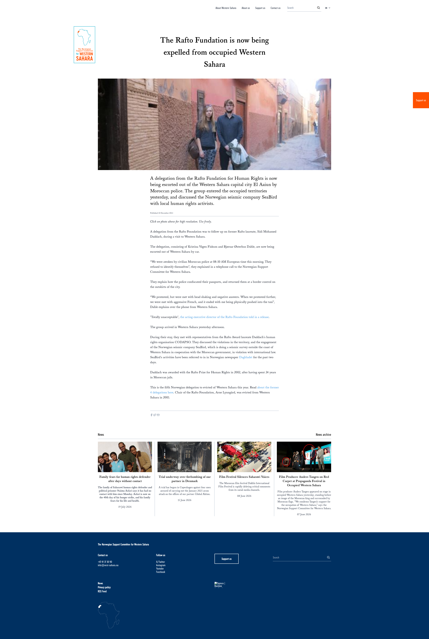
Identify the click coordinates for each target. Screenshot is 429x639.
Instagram (160, 565)
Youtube (160, 568)
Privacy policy (104, 587)
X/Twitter (160, 561)
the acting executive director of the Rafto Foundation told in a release (224, 317)
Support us (421, 100)
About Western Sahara (226, 7)
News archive (323, 434)
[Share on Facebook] (151, 415)
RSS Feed (102, 591)
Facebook (160, 571)
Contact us (276, 7)
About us (246, 7)
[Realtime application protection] (243, 585)
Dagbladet (245, 357)
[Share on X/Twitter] (155, 415)
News (100, 583)
